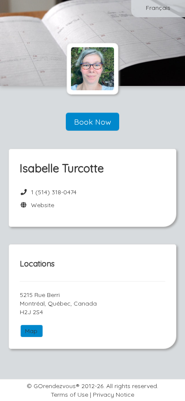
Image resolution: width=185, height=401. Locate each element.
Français (158, 8)
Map (31, 331)
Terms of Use (69, 394)
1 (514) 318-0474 (54, 192)
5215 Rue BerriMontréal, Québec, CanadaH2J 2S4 (58, 303)
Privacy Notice (113, 394)
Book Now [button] (92, 121)
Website (41, 205)
